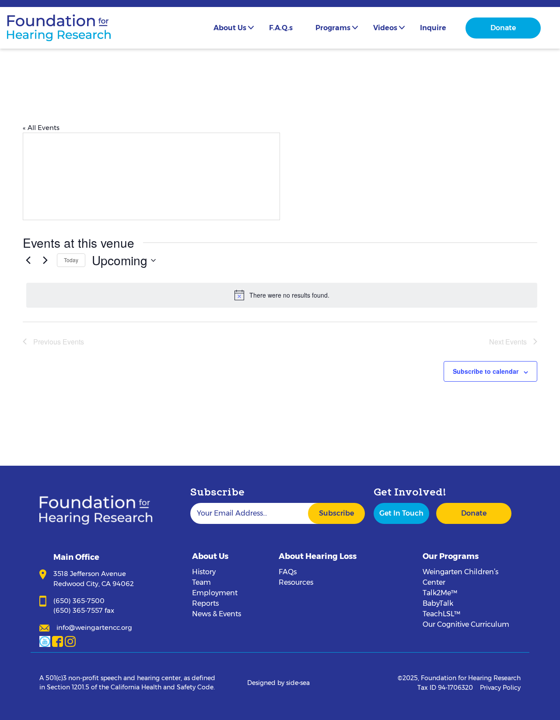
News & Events (216, 614)
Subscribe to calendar (485, 371)
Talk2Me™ (440, 593)
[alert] (281, 295)
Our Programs (451, 556)
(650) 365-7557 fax (83, 610)
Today (71, 259)
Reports (205, 603)
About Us (230, 28)
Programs (332, 28)
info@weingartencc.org (94, 627)
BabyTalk (438, 603)
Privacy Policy (500, 688)
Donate (503, 28)
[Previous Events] (28, 260)
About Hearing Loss (318, 556)
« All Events (41, 127)
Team (201, 582)
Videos (385, 28)
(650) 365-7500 (79, 601)
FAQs (288, 572)
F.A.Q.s (281, 28)
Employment (215, 593)
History (204, 572)
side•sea (298, 683)
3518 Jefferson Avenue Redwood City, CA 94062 (93, 578)
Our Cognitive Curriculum (466, 624)
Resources (296, 582)
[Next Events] (45, 260)
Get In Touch (401, 513)
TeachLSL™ (441, 614)
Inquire (433, 28)
